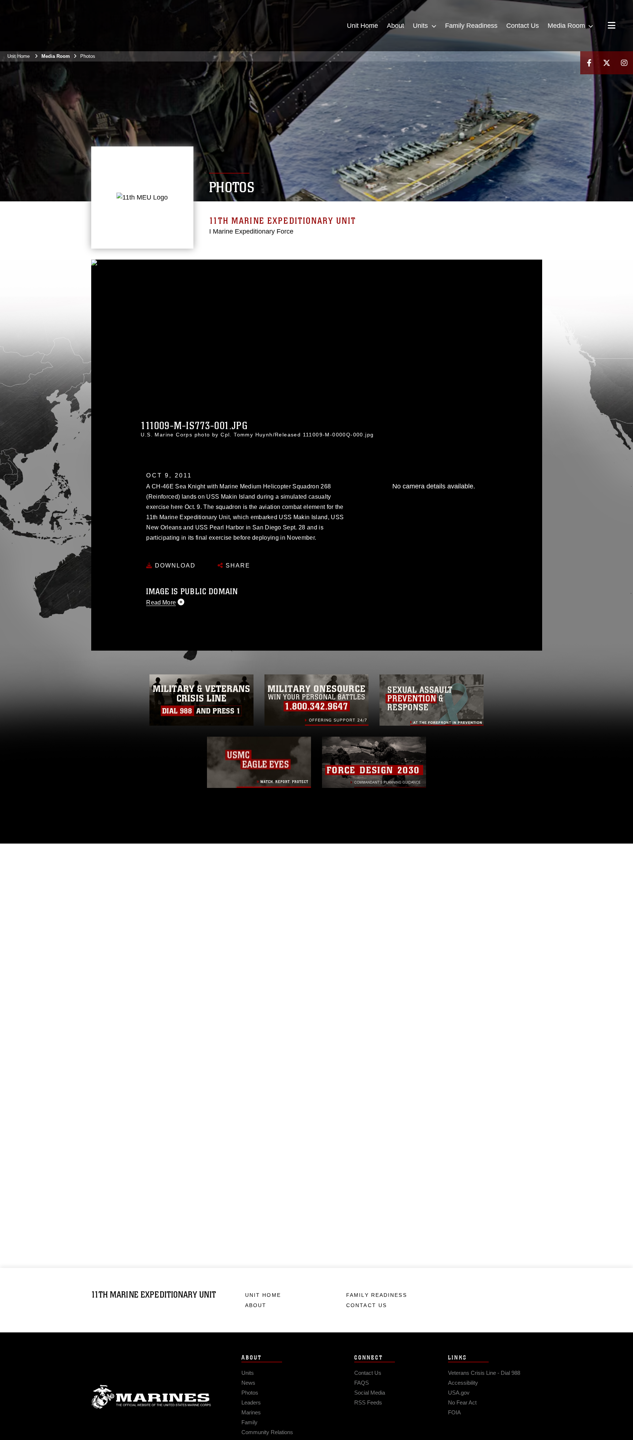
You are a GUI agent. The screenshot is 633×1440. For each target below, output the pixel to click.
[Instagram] (624, 62)
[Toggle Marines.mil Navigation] (611, 26)
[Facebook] (589, 62)
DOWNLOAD (174, 565)
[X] (606, 62)
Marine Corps (151, 1396)
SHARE (236, 565)
